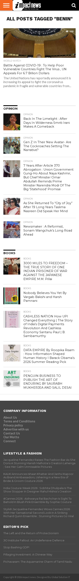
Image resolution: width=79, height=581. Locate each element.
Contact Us (11, 433)
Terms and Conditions (19, 421)
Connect (9, 441)
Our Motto (11, 437)
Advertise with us (16, 429)
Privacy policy (13, 425)
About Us (10, 417)
